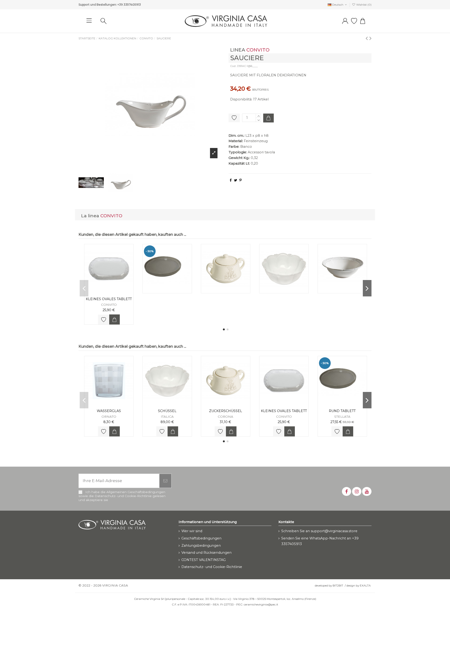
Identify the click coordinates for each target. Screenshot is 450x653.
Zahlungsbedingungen (201, 545)
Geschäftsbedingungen (201, 538)
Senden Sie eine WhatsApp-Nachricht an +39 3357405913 (320, 541)
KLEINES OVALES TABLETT (109, 299)
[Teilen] (231, 180)
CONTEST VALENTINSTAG (203, 560)
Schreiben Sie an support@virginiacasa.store (319, 531)
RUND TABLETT (342, 411)
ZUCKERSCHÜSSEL (225, 411)
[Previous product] (367, 38)
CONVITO (258, 50)
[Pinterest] (240, 180)
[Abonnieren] (165, 481)
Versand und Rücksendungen (206, 552)
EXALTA (365, 585)
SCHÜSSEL (167, 411)
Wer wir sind (191, 531)
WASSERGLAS (109, 411)
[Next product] (370, 38)
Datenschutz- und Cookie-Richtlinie (211, 567)
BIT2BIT (338, 585)
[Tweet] (235, 180)
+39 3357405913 (129, 4)
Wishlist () (363, 4)
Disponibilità (240, 99)
